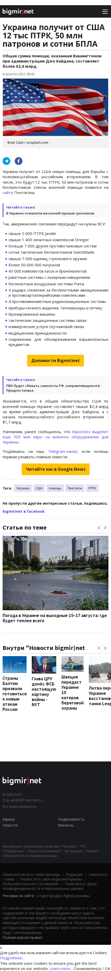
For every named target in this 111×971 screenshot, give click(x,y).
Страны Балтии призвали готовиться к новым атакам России (15, 693)
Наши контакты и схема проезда (31, 874)
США (39, 488)
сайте (8, 192)
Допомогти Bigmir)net (55, 360)
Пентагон (75, 488)
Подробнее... (12, 957)
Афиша (9, 819)
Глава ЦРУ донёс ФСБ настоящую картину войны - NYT (44, 692)
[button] (99, 528)
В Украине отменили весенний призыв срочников (50, 213)
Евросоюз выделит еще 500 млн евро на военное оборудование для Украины (55, 437)
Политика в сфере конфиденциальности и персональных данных (50, 886)
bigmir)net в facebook (24, 511)
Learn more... (61, 968)
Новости (10, 825)
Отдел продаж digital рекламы (63, 895)
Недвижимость (71, 819)
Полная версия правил (22, 937)
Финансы (66, 825)
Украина (22, 488)
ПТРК (92, 488)
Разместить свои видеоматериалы (51, 879)
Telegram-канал (62, 451)
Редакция (74, 874)
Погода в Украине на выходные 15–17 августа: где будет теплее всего (55, 617)
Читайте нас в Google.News (55, 469)
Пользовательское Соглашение (31, 883)
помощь (55, 488)
